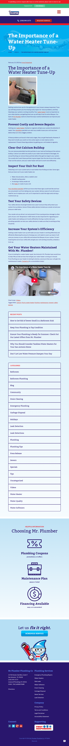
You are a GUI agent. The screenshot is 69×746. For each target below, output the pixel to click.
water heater (41, 112)
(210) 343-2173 (25, 21)
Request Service (43, 20)
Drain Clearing (16, 399)
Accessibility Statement (41, 716)
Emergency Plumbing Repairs (43, 675)
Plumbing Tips (16, 447)
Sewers (13, 460)
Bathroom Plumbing (19, 379)
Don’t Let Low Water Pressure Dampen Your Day (31, 354)
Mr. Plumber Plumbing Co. (36, 738)
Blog (12, 385)
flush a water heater (28, 302)
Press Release (16, 453)
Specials (13, 467)
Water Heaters (39, 678)
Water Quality (16, 501)
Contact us (25, 261)
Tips (12, 474)
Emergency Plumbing (19, 406)
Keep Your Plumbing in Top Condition (26, 327)
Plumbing (14, 440)
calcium (19, 302)
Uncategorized (16, 481)
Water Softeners (17, 508)
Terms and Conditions (41, 710)
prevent (51, 302)
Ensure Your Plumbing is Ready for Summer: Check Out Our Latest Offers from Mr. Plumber (34, 335)
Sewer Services (39, 694)
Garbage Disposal (17, 413)
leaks (16, 184)
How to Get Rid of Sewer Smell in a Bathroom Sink (32, 321)
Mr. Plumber (13, 12)
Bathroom (14, 372)
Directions (11, 689)
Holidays (14, 419)
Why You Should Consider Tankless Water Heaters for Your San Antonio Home (33, 345)
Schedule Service (34, 633)
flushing (37, 302)
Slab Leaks (37, 681)
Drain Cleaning (39, 688)
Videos (18, 300)
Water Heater (16, 494)
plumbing (19, 130)
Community (15, 392)
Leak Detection (16, 426)
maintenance (44, 302)
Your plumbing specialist (15, 188)
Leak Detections (17, 433)
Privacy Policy (38, 707)
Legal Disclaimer (39, 713)
